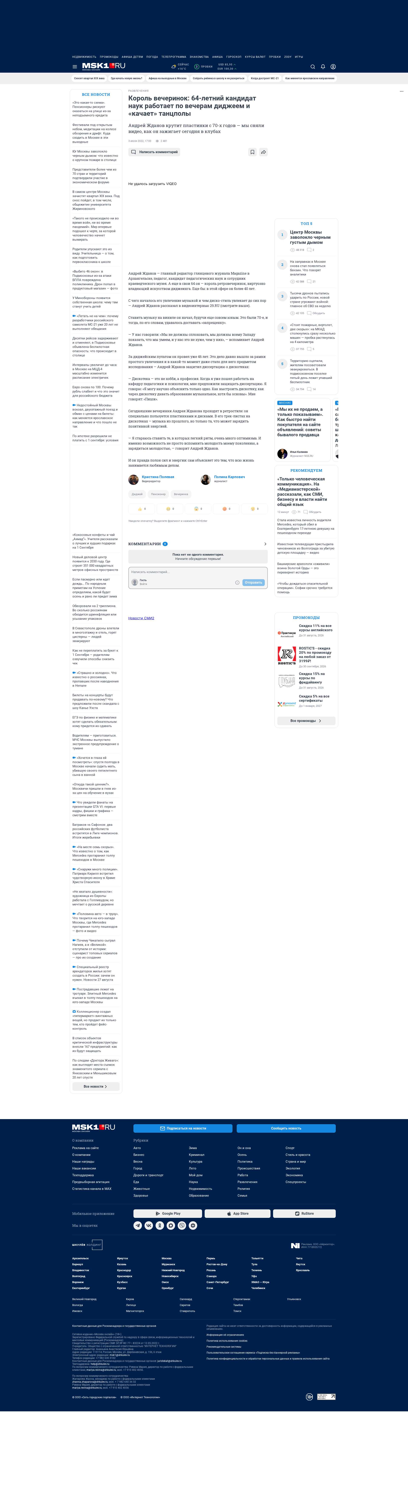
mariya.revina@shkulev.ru (101, 1369)
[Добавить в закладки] (252, 152)
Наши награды (83, 1161)
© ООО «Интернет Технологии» (140, 1397)
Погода (152, 56)
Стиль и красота (298, 1155)
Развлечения (247, 1182)
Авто (137, 1148)
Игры (299, 56)
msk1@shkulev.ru (120, 1355)
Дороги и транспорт (148, 1175)
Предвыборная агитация (90, 1182)
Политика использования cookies (227, 1340)
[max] (171, 1225)
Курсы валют (255, 56)
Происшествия (249, 1168)
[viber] (182, 1225)
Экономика (294, 1175)
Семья (242, 1195)
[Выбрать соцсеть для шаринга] (263, 152)
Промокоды (109, 56)
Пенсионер (158, 494)
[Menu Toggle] (75, 67)
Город (137, 1168)
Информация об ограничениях (225, 1334)
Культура (195, 1161)
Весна (137, 1161)
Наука (193, 1182)
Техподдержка (83, 1175)
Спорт (290, 1148)
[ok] (160, 1225)
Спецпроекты (296, 1182)
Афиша (217, 56)
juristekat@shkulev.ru (169, 1361)
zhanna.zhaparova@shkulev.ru (90, 1381)
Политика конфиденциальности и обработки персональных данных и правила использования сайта (268, 1358)
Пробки (275, 56)
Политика (245, 1161)
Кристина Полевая (158, 477)
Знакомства (199, 56)
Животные (141, 1189)
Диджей (137, 494)
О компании (81, 1155)
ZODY (288, 56)
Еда (136, 1182)
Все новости (96, 94)
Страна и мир (296, 1161)
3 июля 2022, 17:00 (139, 141)
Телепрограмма (174, 56)
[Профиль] (333, 67)
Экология (293, 1168)
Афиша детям (132, 56)
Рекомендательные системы (224, 1346)
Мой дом (196, 1175)
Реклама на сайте (85, 1148)
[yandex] (193, 1225)
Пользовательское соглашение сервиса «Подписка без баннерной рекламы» (253, 1352)
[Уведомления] (323, 67)
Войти (143, 584)
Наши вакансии (84, 1168)
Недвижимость (84, 56)
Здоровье (140, 1195)
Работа (243, 1175)
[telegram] (137, 1225)
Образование (199, 1195)
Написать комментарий (158, 152)
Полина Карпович (229, 477)
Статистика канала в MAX (91, 1189)
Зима (193, 1148)
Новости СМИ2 (141, 618)
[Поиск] (313, 67)
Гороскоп (234, 56)
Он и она (244, 1148)
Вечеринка (181, 494)
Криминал (196, 1155)
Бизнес (138, 1155)
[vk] (148, 1225)
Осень (242, 1155)
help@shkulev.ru (100, 1364)
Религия (244, 1189)
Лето (192, 1168)
